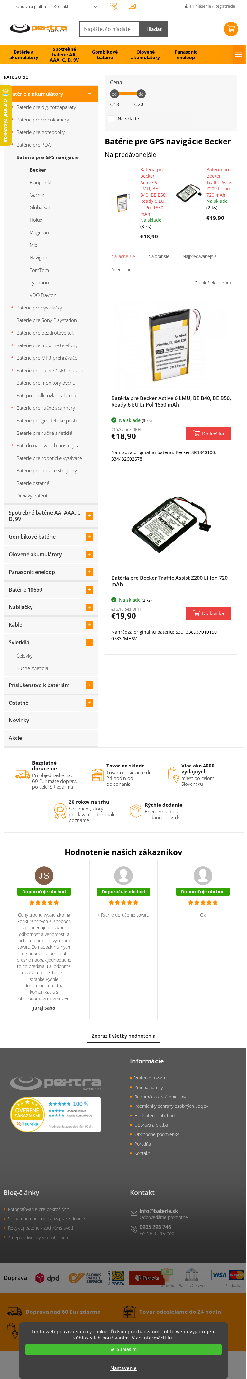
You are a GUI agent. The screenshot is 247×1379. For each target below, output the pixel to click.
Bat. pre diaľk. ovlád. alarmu (46, 395)
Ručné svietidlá (32, 668)
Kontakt (61, 6)
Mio (34, 245)
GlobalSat (40, 207)
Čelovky (24, 655)
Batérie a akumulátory (36, 93)
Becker (38, 169)
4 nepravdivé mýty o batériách (38, 1237)
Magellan (39, 232)
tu (170, 1338)
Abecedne (121, 269)
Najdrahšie (158, 256)
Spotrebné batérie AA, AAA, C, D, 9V (45, 516)
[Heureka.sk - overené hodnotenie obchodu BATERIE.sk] (55, 1114)
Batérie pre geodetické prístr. (47, 420)
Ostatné (18, 702)
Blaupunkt (40, 182)
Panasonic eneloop (32, 572)
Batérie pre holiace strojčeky (46, 470)
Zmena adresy (148, 1087)
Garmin (38, 195)
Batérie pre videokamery (42, 119)
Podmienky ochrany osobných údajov (171, 1106)
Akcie (15, 737)
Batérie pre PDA (33, 144)
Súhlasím (127, 1349)
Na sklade (128, 118)
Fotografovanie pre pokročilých (38, 1209)
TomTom (39, 270)
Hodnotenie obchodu (155, 1116)
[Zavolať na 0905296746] (119, 6)
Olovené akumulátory (35, 554)
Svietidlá (19, 642)
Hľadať (154, 29)
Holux (36, 220)
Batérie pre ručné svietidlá (44, 433)
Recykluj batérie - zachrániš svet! (40, 1228)
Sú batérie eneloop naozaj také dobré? (46, 1218)
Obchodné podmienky (156, 1134)
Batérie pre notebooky (40, 132)
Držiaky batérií (31, 495)
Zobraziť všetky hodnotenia (124, 1036)
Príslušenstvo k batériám (39, 685)
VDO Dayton (43, 295)
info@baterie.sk (159, 1210)
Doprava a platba (30, 6)
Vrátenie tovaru (149, 1078)
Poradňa (142, 1144)
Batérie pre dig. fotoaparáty (46, 107)
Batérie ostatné (32, 483)
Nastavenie (123, 1368)
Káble (15, 624)
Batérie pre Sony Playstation (46, 320)
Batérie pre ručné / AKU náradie (50, 370)
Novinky (19, 720)
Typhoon (39, 282)
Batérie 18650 (25, 589)
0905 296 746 (155, 1227)
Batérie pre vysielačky (39, 307)
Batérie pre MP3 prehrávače (46, 357)
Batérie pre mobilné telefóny (47, 345)
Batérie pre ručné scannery (45, 408)
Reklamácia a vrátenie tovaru (162, 1097)
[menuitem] (24, 54)
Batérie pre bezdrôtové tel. (45, 332)
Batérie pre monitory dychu (46, 383)
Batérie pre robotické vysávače (49, 458)
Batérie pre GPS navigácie (47, 157)
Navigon (38, 257)
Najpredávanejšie (200, 256)
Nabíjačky (21, 607)
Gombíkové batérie (32, 536)
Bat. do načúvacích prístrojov (47, 445)
